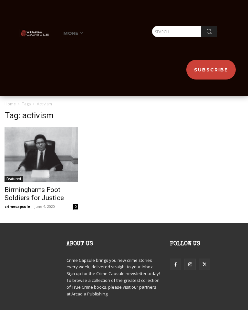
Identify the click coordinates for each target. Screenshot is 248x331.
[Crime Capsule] (34, 33)
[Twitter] (204, 264)
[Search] (209, 31)
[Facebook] (175, 264)
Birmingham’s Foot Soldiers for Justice (34, 194)
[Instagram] (190, 264)
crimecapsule (17, 206)
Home (10, 104)
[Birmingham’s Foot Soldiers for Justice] (41, 154)
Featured (13, 178)
